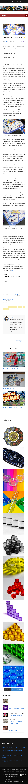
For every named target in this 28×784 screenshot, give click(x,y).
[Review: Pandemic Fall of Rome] (14, 359)
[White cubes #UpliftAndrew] (13, 524)
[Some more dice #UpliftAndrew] (13, 502)
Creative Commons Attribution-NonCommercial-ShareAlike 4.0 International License (13, 778)
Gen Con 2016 (22, 41)
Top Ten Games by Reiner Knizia (16, 702)
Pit (12, 270)
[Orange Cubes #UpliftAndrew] (13, 633)
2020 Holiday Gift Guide (8, 747)
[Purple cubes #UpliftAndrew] (13, 611)
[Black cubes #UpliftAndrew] (13, 545)
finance (10, 307)
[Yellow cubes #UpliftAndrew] (13, 567)
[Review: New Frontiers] (14, 379)
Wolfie (5, 41)
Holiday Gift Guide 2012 (20, 747)
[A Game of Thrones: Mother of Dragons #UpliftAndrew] (13, 436)
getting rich (15, 307)
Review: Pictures (18, 753)
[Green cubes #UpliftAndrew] (13, 654)
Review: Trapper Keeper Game (15, 715)
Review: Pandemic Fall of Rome (10, 369)
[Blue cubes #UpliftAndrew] (13, 676)
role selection (6, 309)
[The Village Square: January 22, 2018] (14, 398)
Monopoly (20, 307)
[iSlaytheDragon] (14, 8)
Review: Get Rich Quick (8, 293)
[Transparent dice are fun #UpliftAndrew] (13, 480)
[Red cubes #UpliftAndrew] (13, 589)
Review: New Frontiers (8, 388)
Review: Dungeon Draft (8, 299)
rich (24, 307)
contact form (20, 781)
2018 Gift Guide (18, 750)
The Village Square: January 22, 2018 (12, 407)
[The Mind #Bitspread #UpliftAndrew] (13, 458)
